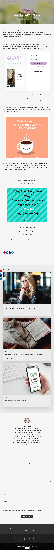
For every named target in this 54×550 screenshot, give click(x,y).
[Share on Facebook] (7, 252)
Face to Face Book (36, 528)
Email (5, 494)
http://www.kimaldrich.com (27, 239)
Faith (27, 11)
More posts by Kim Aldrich (27, 450)
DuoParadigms (39, 543)
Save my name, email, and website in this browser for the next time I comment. (23, 510)
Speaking (27, 530)
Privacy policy (34, 546)
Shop (50, 528)
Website (5, 501)
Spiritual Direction (14, 528)
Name (5, 486)
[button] (50, 2)
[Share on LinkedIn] (12, 252)
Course (28, 528)
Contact (33, 530)
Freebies (45, 528)
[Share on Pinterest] (4, 252)
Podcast (22, 528)
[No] (52, 546)
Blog (22, 530)
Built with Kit (38, 71)
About (6, 528)
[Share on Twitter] (10, 252)
